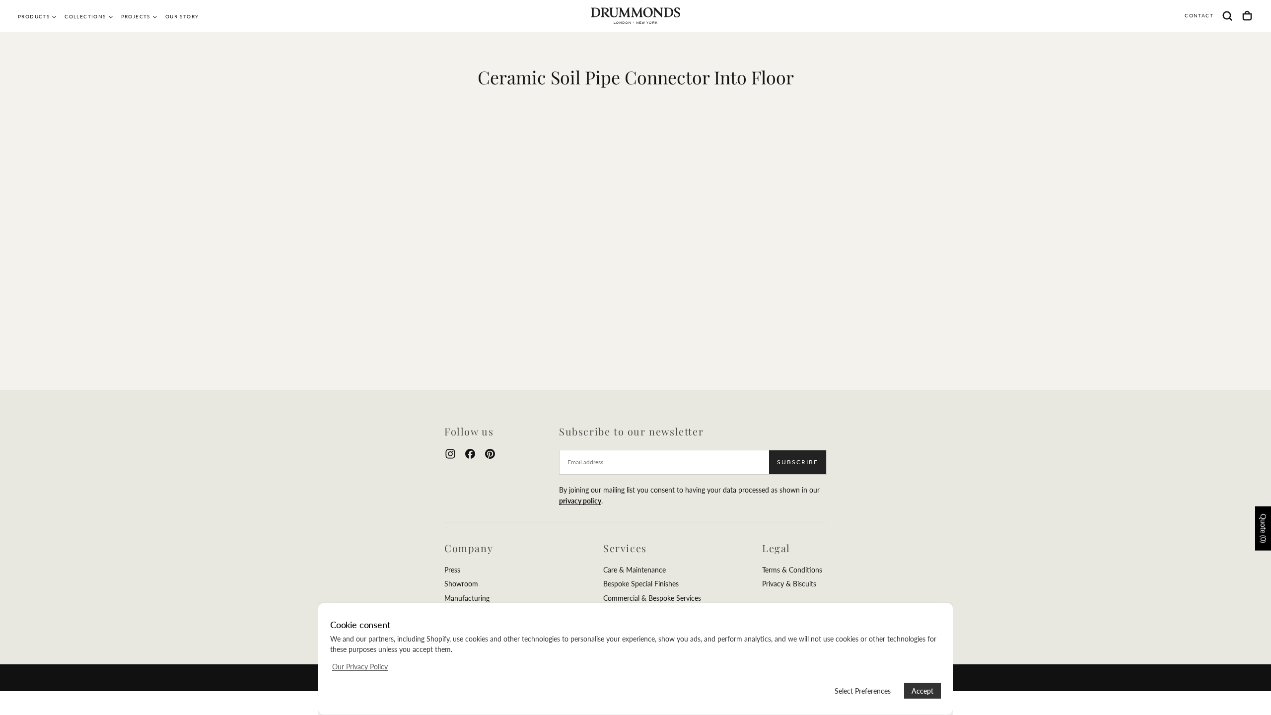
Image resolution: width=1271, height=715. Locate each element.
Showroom (461, 583)
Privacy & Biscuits (789, 583)
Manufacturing (467, 598)
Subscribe (797, 462)
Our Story (182, 16)
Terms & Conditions (792, 570)
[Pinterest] (490, 454)
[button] (1227, 16)
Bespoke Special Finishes (641, 583)
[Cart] (1247, 16)
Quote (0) (1263, 528)
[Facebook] (470, 454)
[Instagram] (450, 454)
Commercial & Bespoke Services (652, 598)
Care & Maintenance (634, 570)
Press (452, 570)
